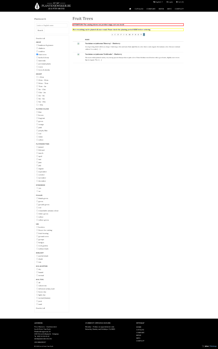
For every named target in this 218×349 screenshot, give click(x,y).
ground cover (43, 236)
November (42, 178)
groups (41, 239)
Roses (40, 67)
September (42, 172)
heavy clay (42, 292)
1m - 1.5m (42, 89)
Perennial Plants (44, 64)
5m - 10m (42, 102)
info (169, 9)
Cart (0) (181, 2)
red (39, 134)
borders (41, 227)
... (99, 49)
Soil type (40, 279)
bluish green (43, 198)
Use (37, 224)
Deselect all (40, 38)
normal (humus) (44, 298)
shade (40, 259)
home (138, 327)
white (40, 137)
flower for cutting (45, 230)
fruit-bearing (43, 233)
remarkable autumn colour (48, 211)
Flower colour (42, 109)
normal (41, 275)
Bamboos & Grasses (45, 45)
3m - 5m (41, 99)
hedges (41, 243)
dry (39, 269)
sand (40, 304)
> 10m (40, 105)
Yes (40, 188)
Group (38, 42)
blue (40, 112)
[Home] (52, 5)
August (41, 169)
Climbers (41, 48)
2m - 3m (41, 96)
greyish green (43, 205)
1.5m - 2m (42, 92)
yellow (40, 140)
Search (40, 30)
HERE (135, 30)
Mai (39, 159)
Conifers (41, 51)
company (151, 9)
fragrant (41, 118)
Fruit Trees (42, 55)
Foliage (39, 195)
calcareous (42, 286)
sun (39, 262)
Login (170, 2)
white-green (43, 214)
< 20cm (41, 77)
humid (40, 272)
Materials (42, 61)
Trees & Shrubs (44, 70)
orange (41, 124)
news (161, 9)
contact (179, 9)
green (40, 121)
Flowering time (43, 144)
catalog (139, 9)
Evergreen (40, 185)
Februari (41, 150)
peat (40, 301)
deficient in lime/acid (46, 289)
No (40, 191)
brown (40, 115)
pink (40, 127)
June (40, 162)
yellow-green (43, 220)
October (41, 175)
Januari (41, 147)
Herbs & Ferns (43, 58)
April (40, 156)
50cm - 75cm (43, 83)
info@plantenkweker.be (43, 339)
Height (39, 74)
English (158, 2)
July (39, 165)
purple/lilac (43, 131)
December (42, 181)
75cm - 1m (42, 86)
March (40, 153)
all (39, 283)
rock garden (43, 246)
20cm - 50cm (43, 80)
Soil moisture (42, 266)
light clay (41, 295)
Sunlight (40, 253)
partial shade (43, 256)
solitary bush (43, 249)
